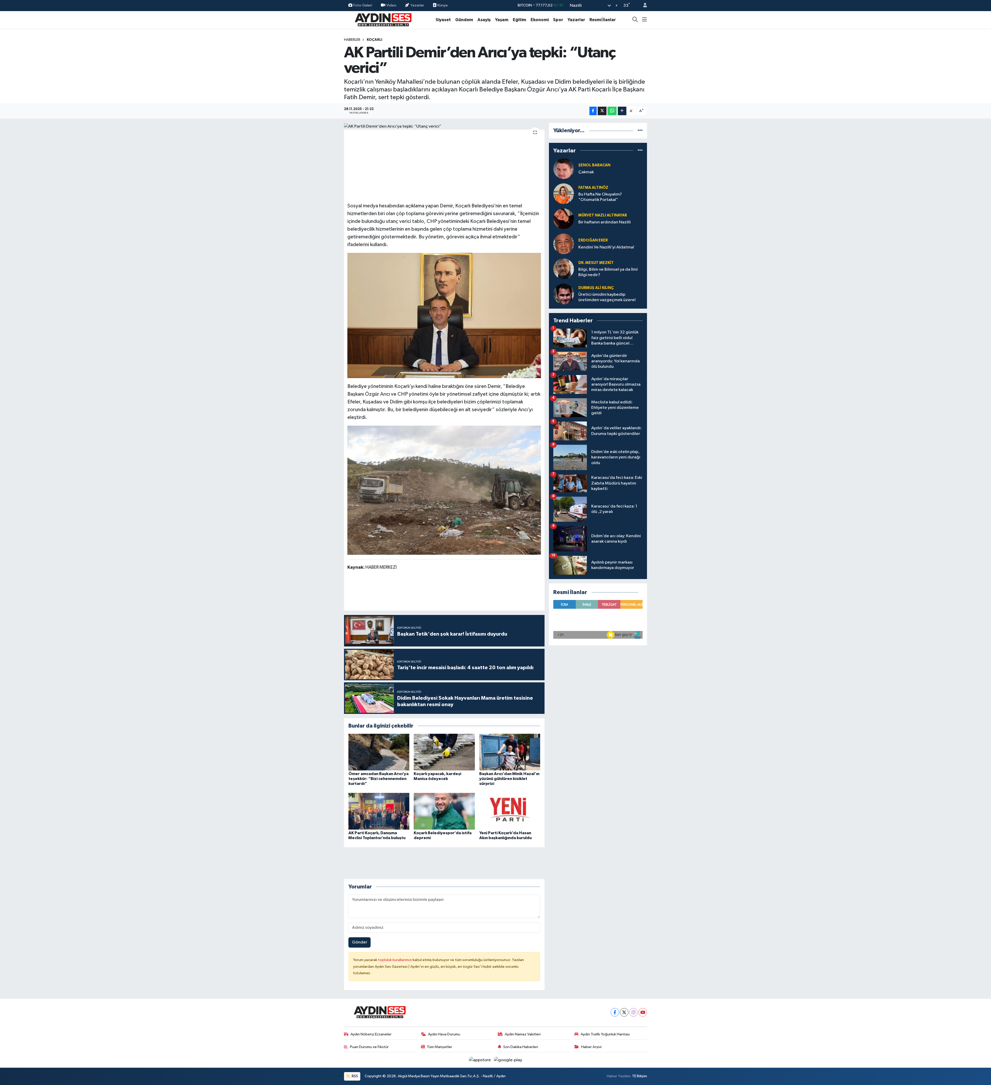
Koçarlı (374, 40)
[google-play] (508, 1060)
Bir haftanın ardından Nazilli (604, 222)
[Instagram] (633, 1012)
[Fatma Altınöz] (563, 193)
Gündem (464, 20)
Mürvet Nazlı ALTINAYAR (602, 215)
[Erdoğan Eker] (563, 243)
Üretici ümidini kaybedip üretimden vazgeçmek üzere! (607, 297)
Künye (442, 5)
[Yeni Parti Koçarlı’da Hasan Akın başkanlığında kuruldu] (509, 811)
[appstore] (480, 1060)
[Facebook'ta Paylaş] (593, 111)
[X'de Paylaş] (602, 111)
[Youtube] (642, 1012)
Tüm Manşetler (439, 1047)
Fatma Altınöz (593, 188)
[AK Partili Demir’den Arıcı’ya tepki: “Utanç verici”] (444, 126)
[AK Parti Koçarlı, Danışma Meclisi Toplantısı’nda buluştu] (378, 811)
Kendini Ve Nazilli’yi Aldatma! (606, 247)
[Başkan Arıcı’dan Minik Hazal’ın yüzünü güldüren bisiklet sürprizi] (509, 752)
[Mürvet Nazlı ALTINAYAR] (563, 218)
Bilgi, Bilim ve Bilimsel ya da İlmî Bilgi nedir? (608, 272)
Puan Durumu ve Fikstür (369, 1047)
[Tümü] (640, 130)
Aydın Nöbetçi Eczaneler (370, 1034)
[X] (624, 1012)
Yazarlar (417, 5)
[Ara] (635, 20)
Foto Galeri (362, 5)
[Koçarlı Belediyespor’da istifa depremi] (444, 811)
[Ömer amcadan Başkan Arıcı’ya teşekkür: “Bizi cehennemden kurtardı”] (378, 752)
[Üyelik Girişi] (643, 5)
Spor (558, 20)
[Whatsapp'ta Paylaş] (612, 111)
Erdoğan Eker (593, 240)
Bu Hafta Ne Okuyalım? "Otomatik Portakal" (600, 197)
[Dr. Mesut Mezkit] (563, 269)
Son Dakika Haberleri (520, 1047)
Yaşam (501, 20)
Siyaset (443, 20)
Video (391, 5)
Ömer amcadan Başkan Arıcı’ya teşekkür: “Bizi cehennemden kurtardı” (378, 779)
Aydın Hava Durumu (444, 1034)
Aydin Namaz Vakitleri (523, 1034)
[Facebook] (615, 1012)
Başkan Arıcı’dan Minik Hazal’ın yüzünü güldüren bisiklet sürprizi (509, 779)
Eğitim (519, 20)
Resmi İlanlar (602, 20)
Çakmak (586, 172)
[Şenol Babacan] (563, 168)
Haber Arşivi (591, 1047)
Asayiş (484, 20)
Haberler (352, 40)
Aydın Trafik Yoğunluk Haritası (605, 1034)
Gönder (359, 942)
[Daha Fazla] (622, 111)
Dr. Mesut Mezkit (596, 263)
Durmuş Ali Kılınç (596, 288)
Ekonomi (540, 20)
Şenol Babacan (594, 165)
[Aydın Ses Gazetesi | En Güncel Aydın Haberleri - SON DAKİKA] (382, 19)
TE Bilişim (639, 1076)
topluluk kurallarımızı (395, 960)
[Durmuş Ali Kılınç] (563, 294)
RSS (354, 1076)
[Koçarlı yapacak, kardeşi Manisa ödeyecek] (444, 752)
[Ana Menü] (644, 20)
